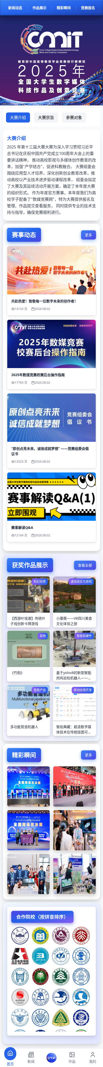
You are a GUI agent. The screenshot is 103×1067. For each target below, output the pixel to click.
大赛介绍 (18, 117)
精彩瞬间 (64, 7)
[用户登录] (51, 1058)
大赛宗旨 (46, 117)
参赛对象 (74, 117)
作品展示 (39, 7)
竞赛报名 (88, 7)
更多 (88, 234)
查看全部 (85, 565)
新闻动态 (15, 7)
